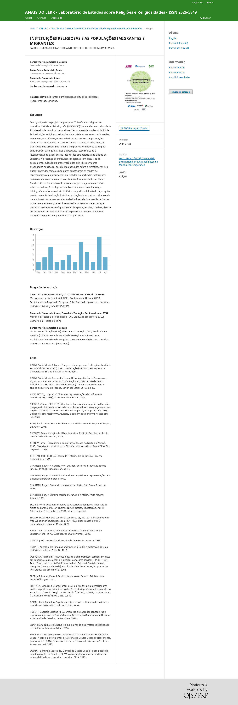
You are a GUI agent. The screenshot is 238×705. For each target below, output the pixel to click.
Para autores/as (177, 72)
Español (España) (178, 43)
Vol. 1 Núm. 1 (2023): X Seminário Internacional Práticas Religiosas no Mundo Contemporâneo (96, 28)
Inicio (32, 28)
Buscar (207, 17)
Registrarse (197, 2)
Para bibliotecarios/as (179, 77)
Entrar (210, 2)
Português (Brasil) (179, 47)
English (173, 38)
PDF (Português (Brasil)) (135, 128)
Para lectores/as (177, 67)
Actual (28, 17)
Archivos (41, 17)
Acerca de (57, 17)
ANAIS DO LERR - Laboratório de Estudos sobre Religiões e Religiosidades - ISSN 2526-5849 (111, 12)
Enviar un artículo (180, 91)
